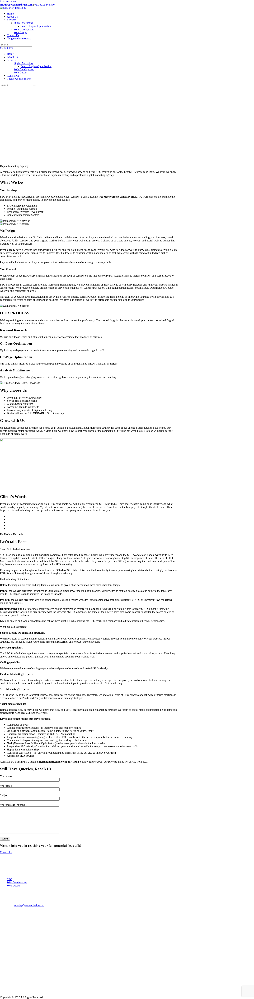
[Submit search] (34, 85)
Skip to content (8, 1)
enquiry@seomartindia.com (16, 4)
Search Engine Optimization (36, 66)
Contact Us (13, 75)
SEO (9, 879)
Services (11, 60)
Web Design (20, 72)
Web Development (24, 69)
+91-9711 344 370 (44, 4)
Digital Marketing (23, 63)
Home (10, 53)
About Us (12, 56)
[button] (89, 156)
